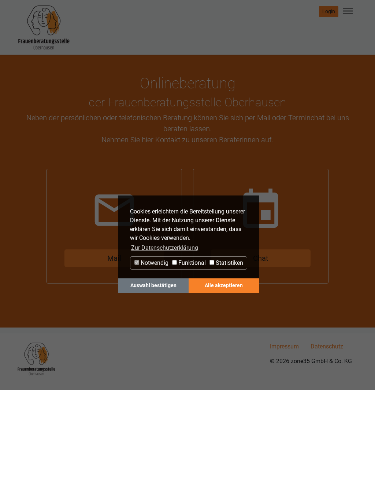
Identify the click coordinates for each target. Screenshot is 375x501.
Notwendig (153, 262)
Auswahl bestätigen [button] (153, 285)
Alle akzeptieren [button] (224, 285)
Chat (260, 258)
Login (328, 11)
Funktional (191, 262)
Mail (114, 258)
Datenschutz (327, 346)
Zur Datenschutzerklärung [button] (164, 247)
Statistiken (228, 262)
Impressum (284, 346)
